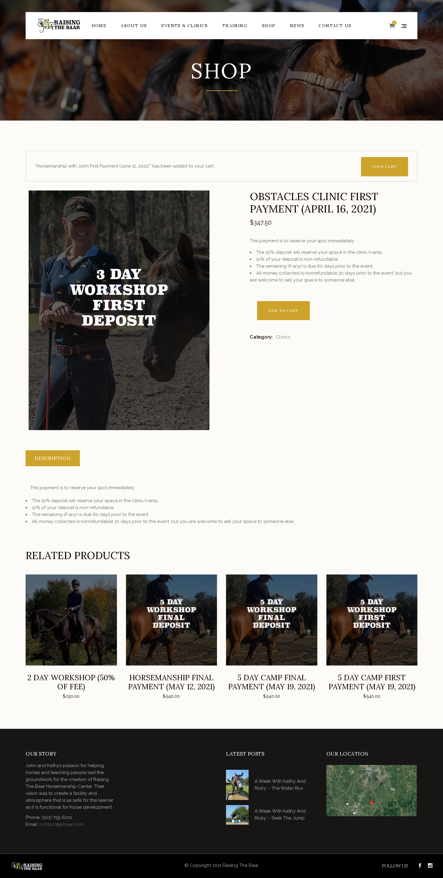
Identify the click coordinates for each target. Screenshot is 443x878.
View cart (384, 166)
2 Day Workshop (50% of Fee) (71, 682)
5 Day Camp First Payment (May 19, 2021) (371, 682)
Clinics (283, 337)
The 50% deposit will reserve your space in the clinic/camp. (319, 252)
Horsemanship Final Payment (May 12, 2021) (171, 682)
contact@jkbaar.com (61, 824)
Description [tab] (53, 458)
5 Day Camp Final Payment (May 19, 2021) (271, 682)
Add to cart (283, 310)
